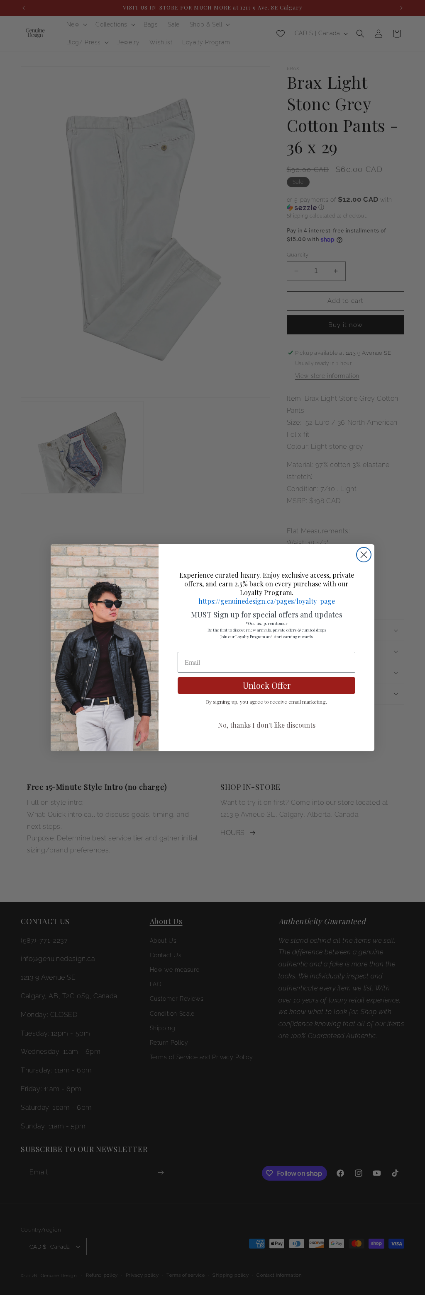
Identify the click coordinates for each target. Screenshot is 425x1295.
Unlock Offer (267, 685)
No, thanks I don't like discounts (266, 725)
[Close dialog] (364, 554)
